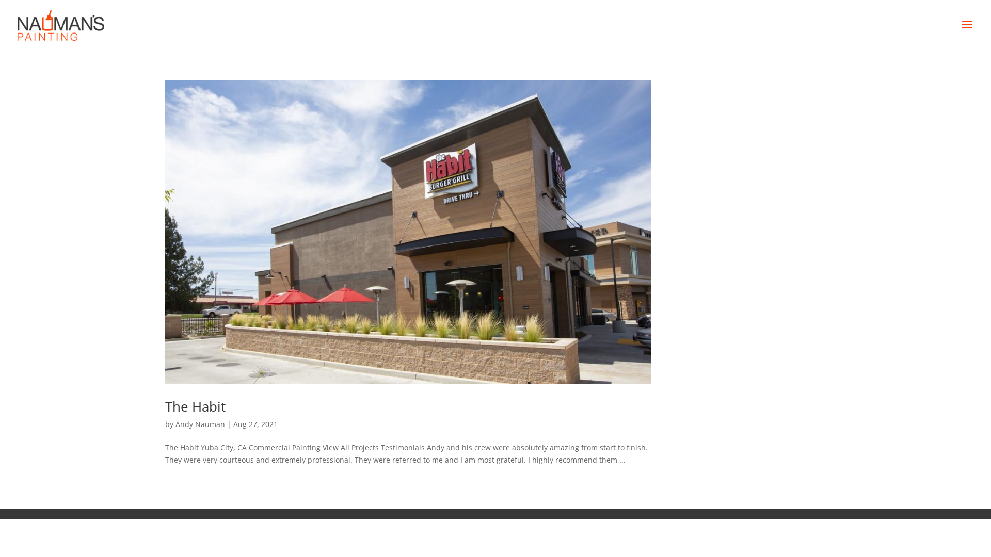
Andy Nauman (200, 424)
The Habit (195, 406)
